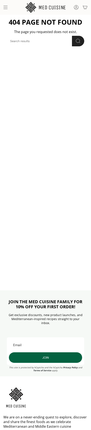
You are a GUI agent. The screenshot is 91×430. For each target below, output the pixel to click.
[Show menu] (5, 7)
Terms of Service (42, 370)
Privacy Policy (70, 367)
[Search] (78, 41)
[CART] (85, 7)
